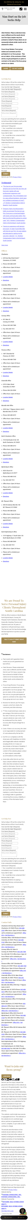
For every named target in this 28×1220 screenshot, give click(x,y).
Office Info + (13, 959)
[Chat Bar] (14, 1217)
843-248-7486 (21, 952)
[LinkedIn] (8, 1080)
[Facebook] (2, 1080)
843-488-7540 (22, 966)
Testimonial (6, 182)
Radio (3, 149)
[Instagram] (13, 1080)
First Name (8, 92)
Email (6, 106)
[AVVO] (16, 1080)
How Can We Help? (10, 87)
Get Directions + (10, 935)
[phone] (21, 9)
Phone (6, 101)
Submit (5, 174)
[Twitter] (5, 1080)
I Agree (8, 147)
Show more (5, 145)
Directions (6, 280)
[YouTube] (10, 1080)
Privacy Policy (17, 177)
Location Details (8, 277)
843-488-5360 (5, 1048)
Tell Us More (8, 110)
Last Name (8, 96)
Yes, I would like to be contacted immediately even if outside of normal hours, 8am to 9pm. (12, 130)
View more (4, 245)
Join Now (6, 1076)
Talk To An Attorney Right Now (14, 641)
